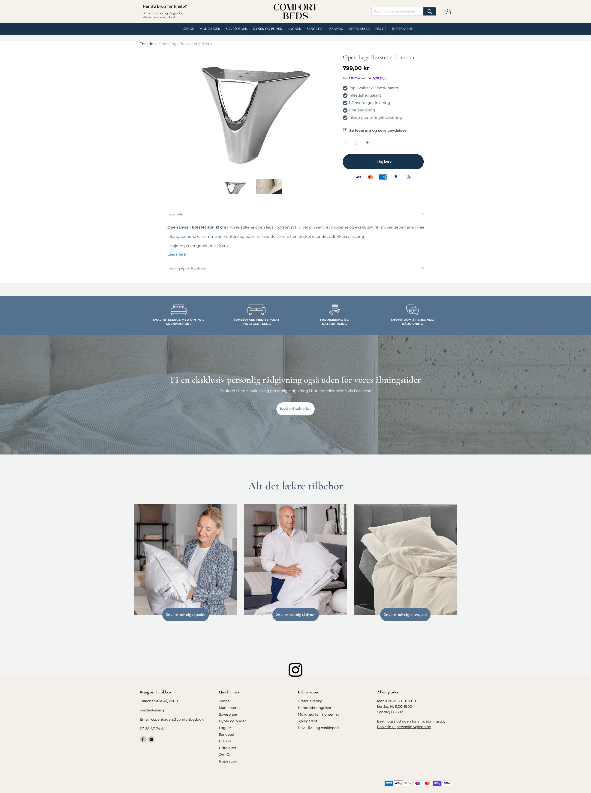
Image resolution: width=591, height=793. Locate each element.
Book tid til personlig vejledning (404, 727)
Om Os (380, 29)
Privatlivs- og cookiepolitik (320, 728)
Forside (146, 44)
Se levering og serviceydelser (377, 130)
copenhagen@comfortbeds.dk (177, 719)
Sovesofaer (236, 29)
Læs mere (176, 254)
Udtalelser (227, 748)
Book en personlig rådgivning (163, 13)
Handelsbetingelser (314, 707)
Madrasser (209, 29)
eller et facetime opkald (159, 17)
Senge (188, 29)
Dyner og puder (267, 29)
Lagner (294, 29)
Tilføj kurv (383, 162)
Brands (336, 29)
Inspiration (402, 29)
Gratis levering (362, 110)
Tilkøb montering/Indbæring (375, 117)
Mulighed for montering (318, 714)
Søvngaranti (308, 721)
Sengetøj (315, 29)
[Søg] (429, 11)
